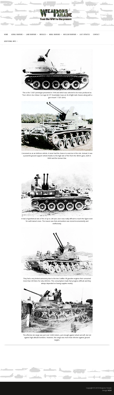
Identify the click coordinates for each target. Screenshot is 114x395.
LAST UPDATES (85, 34)
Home (6, 34)
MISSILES (43, 34)
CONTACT (96, 34)
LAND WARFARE (31, 34)
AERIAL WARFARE (17, 34)
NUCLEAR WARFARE (69, 34)
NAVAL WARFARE (54, 34)
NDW (110, 390)
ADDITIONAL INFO (10, 41)
